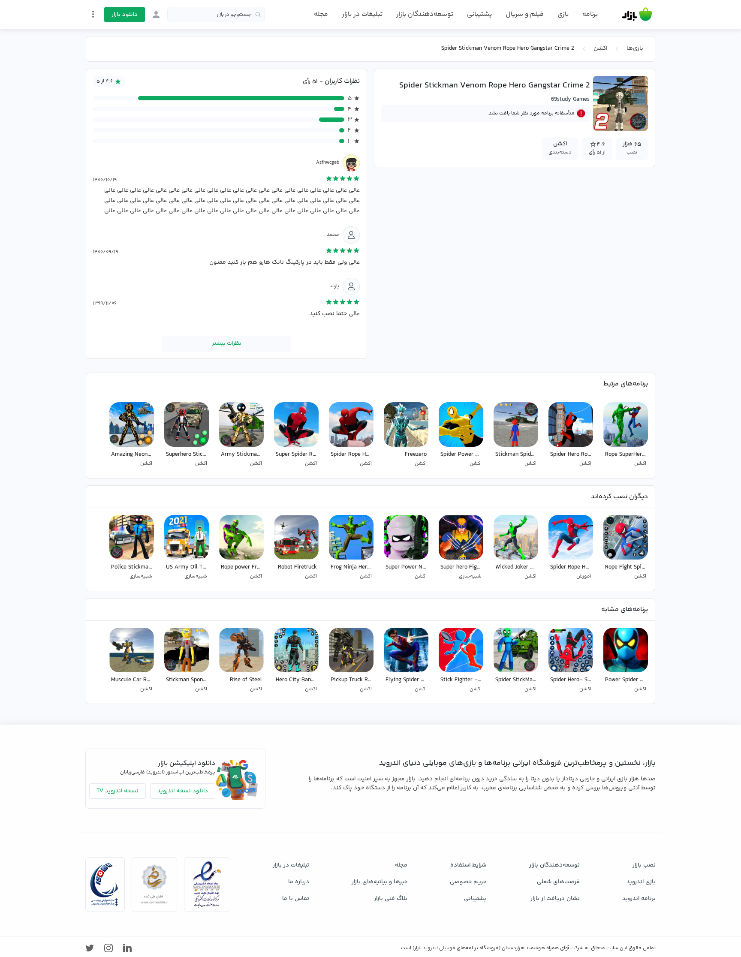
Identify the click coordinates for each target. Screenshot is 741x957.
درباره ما (298, 882)
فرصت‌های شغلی (558, 882)
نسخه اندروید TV (117, 791)
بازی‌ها (635, 48)
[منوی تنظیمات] (93, 14)
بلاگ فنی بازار (390, 898)
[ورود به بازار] (156, 14)
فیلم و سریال (525, 14)
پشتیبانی (479, 14)
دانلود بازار (124, 14)
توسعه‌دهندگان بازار (424, 14)
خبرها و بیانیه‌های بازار (379, 882)
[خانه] (637, 15)
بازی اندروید (641, 882)
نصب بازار (644, 865)
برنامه (590, 14)
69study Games (570, 99)
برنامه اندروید (639, 898)
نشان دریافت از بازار (555, 898)
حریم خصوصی (468, 882)
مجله (321, 14)
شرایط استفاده (468, 865)
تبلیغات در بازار (362, 14)
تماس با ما (295, 898)
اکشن (600, 48)
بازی (563, 14)
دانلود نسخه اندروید (182, 791)
